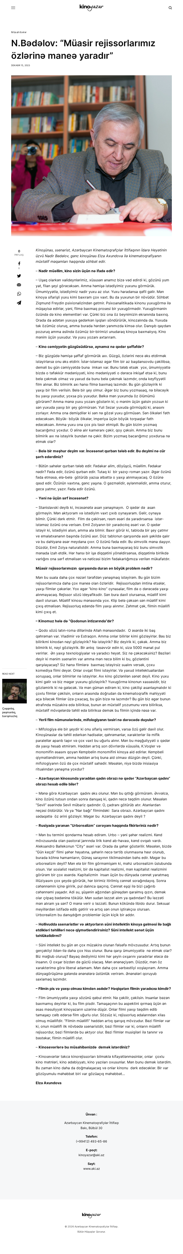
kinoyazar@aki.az (91, 1155)
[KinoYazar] (91, 7)
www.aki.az (91, 1168)
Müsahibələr (19, 32)
